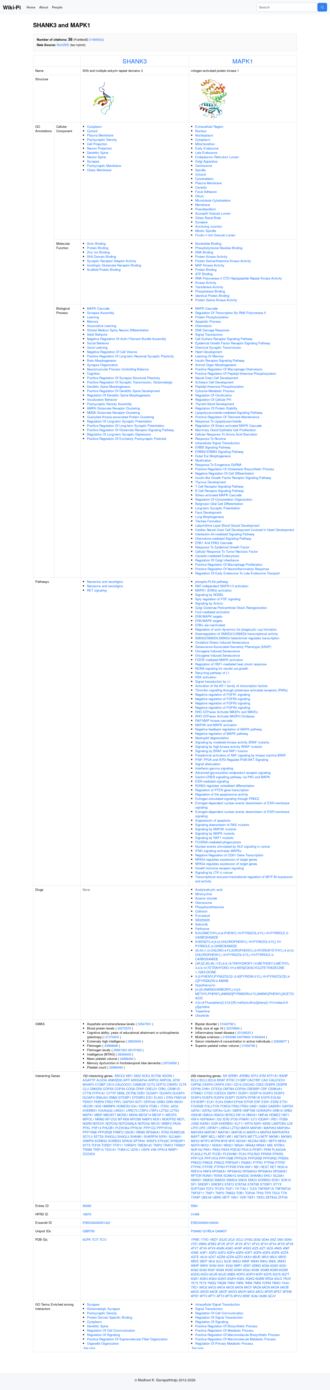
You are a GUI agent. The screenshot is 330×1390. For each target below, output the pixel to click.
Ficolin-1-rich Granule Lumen (215, 235)
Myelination (203, 460)
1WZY (213, 1239)
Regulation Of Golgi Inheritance (217, 560)
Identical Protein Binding (212, 295)
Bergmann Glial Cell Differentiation (219, 503)
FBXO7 (88, 1101)
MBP (204, 1136)
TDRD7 (106, 1145)
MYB (224, 1140)
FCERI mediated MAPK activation (219, 659)
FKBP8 (99, 1101)
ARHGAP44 (139, 1080)
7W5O (276, 1283)
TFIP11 (118, 1145)
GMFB (237, 1110)
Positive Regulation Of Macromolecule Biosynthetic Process (237, 1334)
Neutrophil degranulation (212, 738)
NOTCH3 (144, 1123)
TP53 (260, 1193)
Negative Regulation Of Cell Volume (112, 351)
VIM (153, 1149)
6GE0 (204, 1274)
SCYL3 (88, 1136)
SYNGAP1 (177, 1140)
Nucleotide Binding (208, 243)
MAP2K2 (270, 1127)
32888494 (126, 1058)
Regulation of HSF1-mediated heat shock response (230, 664)
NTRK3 (279, 1145)
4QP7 (248, 1252)
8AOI (251, 1291)
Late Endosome (206, 152)
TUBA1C (123, 1149)
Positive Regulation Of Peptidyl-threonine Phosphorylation (235, 373)
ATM (262, 1075)
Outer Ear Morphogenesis (213, 456)
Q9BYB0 (89, 1231)
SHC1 (268, 1175)
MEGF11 (158, 1114)
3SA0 (288, 1239)
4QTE (195, 1256)
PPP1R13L (164, 1127)
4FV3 (264, 1243)
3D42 (257, 1239)
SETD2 (98, 1136)
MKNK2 (286, 1136)
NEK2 (282, 1140)
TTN (284, 1193)
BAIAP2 (88, 1084)
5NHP (195, 1265)
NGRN (87, 1123)
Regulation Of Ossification (213, 395)
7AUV (287, 1278)
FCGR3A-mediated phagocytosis (218, 842)
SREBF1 (204, 1184)
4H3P (238, 1248)
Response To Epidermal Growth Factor (222, 547)
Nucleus (201, 131)
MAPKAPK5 (280, 1132)
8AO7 (248, 1287)
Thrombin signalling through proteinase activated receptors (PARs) (241, 690)
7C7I (95, 1239)
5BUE (256, 1256)
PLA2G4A (279, 1149)
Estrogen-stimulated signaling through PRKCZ (227, 798)
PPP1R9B (90, 1132)
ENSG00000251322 (96, 1222)
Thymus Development (210, 482)
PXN (240, 1167)
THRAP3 (130, 1145)
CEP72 (161, 1084)
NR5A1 (261, 1145)
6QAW (259, 1278)
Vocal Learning (97, 347)
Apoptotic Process (208, 321)
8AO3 (212, 1287)
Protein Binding (97, 247)
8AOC (195, 1291)
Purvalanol (202, 915)
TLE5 (253, 1188)
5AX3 (247, 1256)
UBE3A (206, 1197)
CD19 (238, 1084)
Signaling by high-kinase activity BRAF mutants (228, 746)
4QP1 (204, 1252)
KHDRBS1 (90, 1110)
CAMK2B (139, 1084)
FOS (216, 1106)
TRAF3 (168, 1145)
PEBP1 (257, 1149)
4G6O (229, 1248)
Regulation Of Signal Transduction (219, 1317)
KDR (214, 1123)
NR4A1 (239, 1145)
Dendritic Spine (97, 152)
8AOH (242, 1291)
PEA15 (246, 1149)
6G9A (220, 1269)
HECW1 (88, 1106)
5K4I (211, 1261)
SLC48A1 (175, 1136)
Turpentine (202, 1011)
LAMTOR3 (279, 1123)
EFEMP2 (138, 1097)
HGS (98, 1106)
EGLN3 (276, 1097)
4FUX (221, 1243)
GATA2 (207, 1110)
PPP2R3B (105, 1132)
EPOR (248, 1101)
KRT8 (249, 1123)
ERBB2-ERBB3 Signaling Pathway (219, 451)
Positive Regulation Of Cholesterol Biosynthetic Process (234, 469)
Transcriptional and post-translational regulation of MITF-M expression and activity (244, 878)
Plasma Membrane (100, 135)
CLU (86, 1088)
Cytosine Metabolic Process (215, 390)
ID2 (219, 1119)
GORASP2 (264, 1110)
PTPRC (196, 1167)
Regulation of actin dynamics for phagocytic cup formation (236, 629)
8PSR (269, 1291)
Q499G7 (221, 1231)
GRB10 (278, 1110)
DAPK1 (232, 1093)
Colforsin (201, 911)
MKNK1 (274, 1136)
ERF (257, 1101)
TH (237, 1188)
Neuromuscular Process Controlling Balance (118, 369)
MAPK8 (265, 1132)
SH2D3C (243, 1175)
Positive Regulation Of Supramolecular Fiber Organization (127, 1339)
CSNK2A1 (275, 1088)
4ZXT (212, 1256)
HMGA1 (251, 1114)
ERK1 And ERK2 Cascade (213, 542)
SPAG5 (127, 1140)
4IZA (269, 1248)
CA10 (110, 1084)
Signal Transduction (209, 334)
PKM (267, 1149)
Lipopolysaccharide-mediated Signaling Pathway (229, 412)
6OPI (259, 1274)
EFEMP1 (124, 1097)
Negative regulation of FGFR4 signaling (222, 707)
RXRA (218, 1175)
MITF (264, 1136)
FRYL (118, 1101)
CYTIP (111, 1093)
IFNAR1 (244, 1119)
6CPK (87, 1239)
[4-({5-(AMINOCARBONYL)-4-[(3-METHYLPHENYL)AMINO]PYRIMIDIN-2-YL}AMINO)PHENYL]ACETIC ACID (244, 993)
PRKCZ (219, 1162)
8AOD (204, 1291)
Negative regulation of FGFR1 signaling (222, 694)
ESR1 (265, 1101)
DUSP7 (230, 1097)
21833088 (229, 1037)
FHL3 (208, 1106)
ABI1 (129, 1075)
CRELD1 (151, 1088)
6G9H (238, 1269)
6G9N (274, 1269)
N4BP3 (147, 1119)
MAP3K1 (224, 1132)
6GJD (222, 1274)
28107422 (135, 1050)
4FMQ (212, 1243)
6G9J (247, 1269)
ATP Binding (204, 274)
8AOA (275, 1287)
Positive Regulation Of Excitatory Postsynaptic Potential (126, 438)
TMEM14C (144, 1145)
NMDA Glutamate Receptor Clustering (113, 412)
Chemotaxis (203, 325)
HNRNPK (108, 1106)
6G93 (203, 1269)
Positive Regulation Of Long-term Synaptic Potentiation (125, 425)
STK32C (163, 1140)
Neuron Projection (99, 148)
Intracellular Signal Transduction (217, 443)
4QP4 (231, 1252)
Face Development (208, 512)
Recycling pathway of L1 (212, 672)
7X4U (285, 1283)
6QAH (231, 1278)
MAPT (195, 1136)
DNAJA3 (102, 1097)
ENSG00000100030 (204, 1222)
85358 (87, 1205)
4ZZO (239, 1256)
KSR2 (267, 1123)
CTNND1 (197, 1093)
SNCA (242, 1180)
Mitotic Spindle (205, 230)
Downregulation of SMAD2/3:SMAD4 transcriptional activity (236, 633)
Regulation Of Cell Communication (111, 1330)
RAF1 (249, 1167)
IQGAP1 (264, 1119)
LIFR (194, 1127)
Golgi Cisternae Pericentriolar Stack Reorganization (231, 607)
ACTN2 (156, 1075)
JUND (195, 1123)
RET (273, 1167)
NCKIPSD (169, 1119)
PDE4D (235, 1149)
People (57, 7)
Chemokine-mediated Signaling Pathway (223, 538)
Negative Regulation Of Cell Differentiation (224, 473)
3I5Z (273, 1239)
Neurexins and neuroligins (105, 581)
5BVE (195, 1261)
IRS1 (274, 1119)
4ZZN (230, 1256)
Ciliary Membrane (99, 170)
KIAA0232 (105, 1110)
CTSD (208, 1093)
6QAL (241, 1278)
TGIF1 (229, 1188)
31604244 (258, 1037)
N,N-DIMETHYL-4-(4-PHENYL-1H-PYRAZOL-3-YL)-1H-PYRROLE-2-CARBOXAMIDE (242, 935)
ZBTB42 (271, 1197)
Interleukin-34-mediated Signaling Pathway (225, 534)
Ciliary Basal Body (208, 217)
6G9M (264, 1269)
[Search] (322, 7)
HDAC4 (207, 1114)
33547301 (144, 1024)
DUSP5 (207, 1097)
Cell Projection (97, 144)
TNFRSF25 (283, 1188)
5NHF (246, 1261)
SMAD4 (231, 1180)
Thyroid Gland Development (214, 404)
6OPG (241, 1274)
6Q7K (268, 1274)
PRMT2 (118, 1132)
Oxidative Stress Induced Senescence (222, 642)
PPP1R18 (211, 1158)
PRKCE (207, 1162)
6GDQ (195, 1274)
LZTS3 (174, 1110)
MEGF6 (171, 1114)
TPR (268, 1193)
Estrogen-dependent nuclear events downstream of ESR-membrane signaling (242, 805)
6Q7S (277, 1274)
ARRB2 (244, 1075)
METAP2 (240, 1136)
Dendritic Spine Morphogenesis (108, 386)
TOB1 (240, 1193)
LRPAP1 (212, 1127)
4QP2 (213, 1252)
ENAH (228, 1101)
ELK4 (219, 1101)
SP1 (194, 1184)
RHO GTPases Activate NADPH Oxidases (225, 716)
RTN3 (165, 1132)
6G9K (255, 1269)
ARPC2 (153, 1080)
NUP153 (196, 1149)
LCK (290, 1123)
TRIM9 (87, 1149)
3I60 (280, 1239)
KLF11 (239, 1123)
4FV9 (211, 1248)
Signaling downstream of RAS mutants (222, 824)
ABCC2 (120, 1075)
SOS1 (276, 1180)
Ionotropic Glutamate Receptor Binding (114, 265)
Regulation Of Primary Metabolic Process (224, 1343)
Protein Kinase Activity (211, 256)
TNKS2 (230, 1193)
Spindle (200, 170)
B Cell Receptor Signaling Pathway (219, 490)
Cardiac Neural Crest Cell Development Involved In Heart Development (244, 529)
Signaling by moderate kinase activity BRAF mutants (232, 742)
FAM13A (180, 1097)
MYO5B (135, 1119)
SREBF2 (217, 1184)
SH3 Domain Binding (101, 256)
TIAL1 (244, 1188)
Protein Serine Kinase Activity (216, 300)
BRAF (221, 1080)
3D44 (265, 1239)
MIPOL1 (88, 1119)
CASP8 (207, 1084)
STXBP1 (266, 1184)
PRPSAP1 (232, 1162)
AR (225, 1075)
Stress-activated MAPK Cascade (218, 495)
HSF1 (285, 1114)
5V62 (229, 1265)
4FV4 (272, 1243)
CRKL (162, 1088)
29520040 (134, 1041)
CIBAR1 (172, 1084)
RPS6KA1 (153, 1132)
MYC (232, 1140)
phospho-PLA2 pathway (211, 581)
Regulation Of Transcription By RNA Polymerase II (230, 312)
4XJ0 (203, 1256)
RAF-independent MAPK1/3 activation (221, 586)
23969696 (111, 1045)
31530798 (248, 1045)
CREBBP (253, 1088)
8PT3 (220, 1296)
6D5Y (247, 1265)
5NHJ (264, 1261)
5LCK (227, 1261)
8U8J (254, 1296)
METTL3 (254, 1136)
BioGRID (63, 44)
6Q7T (285, 1274)
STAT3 (229, 1184)
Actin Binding (96, 243)
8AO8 (257, 1287)
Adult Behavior (97, 334)
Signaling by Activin (209, 603)
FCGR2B (197, 1106)
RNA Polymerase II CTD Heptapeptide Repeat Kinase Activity (238, 278)
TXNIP (195, 1197)
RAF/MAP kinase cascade (213, 720)
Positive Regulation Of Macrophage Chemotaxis (228, 369)
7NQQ (211, 1283)
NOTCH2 (112, 1123)
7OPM (266, 1283)
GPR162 (150, 1101)
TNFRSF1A (266, 1188)
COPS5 (108, 1088)
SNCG (252, 1180)
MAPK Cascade (98, 308)
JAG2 (174, 1106)
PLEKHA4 (122, 1127)
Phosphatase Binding (210, 291)
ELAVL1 (159, 1097)
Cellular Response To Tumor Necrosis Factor (226, 551)
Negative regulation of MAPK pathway (221, 733)
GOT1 (139, 1101)
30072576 (124, 1028)
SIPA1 (163, 1136)
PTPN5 (269, 1162)
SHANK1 (136, 1136)
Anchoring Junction (208, 226)
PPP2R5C (270, 1158)
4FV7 (194, 1248)
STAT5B (253, 1184)
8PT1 (212, 1296)
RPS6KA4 (265, 1171)
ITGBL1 (154, 1106)
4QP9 (266, 1252)
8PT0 (203, 1296)
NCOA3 (253, 1140)
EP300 (238, 1101)
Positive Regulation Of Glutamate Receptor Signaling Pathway (130, 430)
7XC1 (194, 1287)
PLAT (207, 1154)
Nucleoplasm (204, 135)
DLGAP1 (152, 1093)
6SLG (278, 1278)
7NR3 (231, 1283)
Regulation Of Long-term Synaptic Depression (119, 434)
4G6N (220, 1248)
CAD (264, 1080)
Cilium (199, 196)
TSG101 (110, 1149)
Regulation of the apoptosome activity (221, 794)
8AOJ (260, 1291)
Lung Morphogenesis (209, 516)
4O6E (195, 1252)
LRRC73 (131, 1110)
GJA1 (227, 1110)
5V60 (212, 1265)
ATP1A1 (272, 1075)
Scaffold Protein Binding (104, 269)
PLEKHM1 (230, 1154)
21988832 (96, 39)
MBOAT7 (109, 1114)
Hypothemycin (205, 985)
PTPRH (219, 1167)
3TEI (194, 1243)
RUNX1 (207, 1175)
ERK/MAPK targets (208, 616)
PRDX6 (283, 1158)
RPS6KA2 (234, 1171)
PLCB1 (217, 1154)
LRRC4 (224, 1127)
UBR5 (217, 1197)
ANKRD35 (115, 1080)
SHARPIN (151, 1136)
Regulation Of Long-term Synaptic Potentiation (119, 421)
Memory (92, 321)
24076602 (244, 1037)
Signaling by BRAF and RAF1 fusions (221, 751)
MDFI (222, 1136)
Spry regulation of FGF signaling (217, 599)
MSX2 (195, 1140)
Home (31, 7)
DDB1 (141, 1093)
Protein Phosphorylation (212, 317)
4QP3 (222, 1252)
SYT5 (86, 1145)
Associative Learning (101, 325)
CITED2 (216, 1088)
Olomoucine (203, 902)
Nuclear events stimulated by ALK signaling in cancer (232, 846)
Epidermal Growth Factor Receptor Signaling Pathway (232, 343)
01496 (195, 1214)
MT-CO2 (111, 1119)
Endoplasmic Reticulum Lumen (217, 157)
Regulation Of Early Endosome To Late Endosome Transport (237, 573)
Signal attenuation (207, 764)
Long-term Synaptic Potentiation (217, 508)
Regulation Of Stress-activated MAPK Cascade (228, 425)
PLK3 (242, 1154)
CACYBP (253, 1080)
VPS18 (162, 1149)
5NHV (204, 1265)
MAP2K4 (283, 1127)
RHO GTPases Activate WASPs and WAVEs (226, 711)
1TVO (204, 1239)
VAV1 (235, 1197)
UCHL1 (135, 1149)
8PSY (195, 1296)
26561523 (120, 1050)
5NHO (281, 1261)
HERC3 (230, 1114)
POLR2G (253, 1154)
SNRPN (88, 1140)
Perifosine (202, 928)
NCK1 (157, 1119)
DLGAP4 (89, 1097)
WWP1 (173, 1149)
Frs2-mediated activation (212, 612)
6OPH (250, 1274)
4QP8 (257, 1252)
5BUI (265, 1256)
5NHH (255, 1261)
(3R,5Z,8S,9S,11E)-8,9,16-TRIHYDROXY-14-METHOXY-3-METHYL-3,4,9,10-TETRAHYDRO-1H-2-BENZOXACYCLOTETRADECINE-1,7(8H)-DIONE (242, 967)
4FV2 (255, 1243)
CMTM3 (228, 1088)
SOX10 (286, 1180)
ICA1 (134, 1106)
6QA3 (204, 1278)
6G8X (274, 1265)
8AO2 (203, 1287)
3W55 (203, 1243)
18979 (87, 1214)
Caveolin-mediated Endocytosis (217, 555)
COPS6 (120, 1088)
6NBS (231, 1274)
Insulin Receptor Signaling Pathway (220, 360)
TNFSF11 (197, 1193)
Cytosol (92, 131)
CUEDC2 (220, 1093)
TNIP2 (157, 1145)
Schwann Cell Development (214, 382)
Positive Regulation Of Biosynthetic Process (226, 1326)
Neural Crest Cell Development (216, 377)
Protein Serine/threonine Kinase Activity (223, 261)
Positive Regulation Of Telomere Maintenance (227, 417)
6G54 (265, 1265)
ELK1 (211, 1101)
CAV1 (229, 1084)
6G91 (283, 1265)
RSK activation (205, 677)
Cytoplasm (94, 126)
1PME (195, 1239)
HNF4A (263, 1114)
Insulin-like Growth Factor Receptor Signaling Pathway (233, 477)
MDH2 (133, 1114)
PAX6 (177, 1123)
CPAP (140, 1088)
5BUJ (273, 1256)
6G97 (211, 1269)
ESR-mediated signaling (212, 781)
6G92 (194, 1269)
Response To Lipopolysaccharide (218, 421)
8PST (278, 1291)
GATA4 (217, 1110)
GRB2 (161, 1101)
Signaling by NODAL (209, 594)
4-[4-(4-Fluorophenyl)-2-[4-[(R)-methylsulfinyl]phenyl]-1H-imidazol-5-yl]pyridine (242, 1004)
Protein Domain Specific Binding (109, 1317)
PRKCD (196, 1162)
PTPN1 (258, 1162)
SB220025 (202, 920)
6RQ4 (269, 1278)
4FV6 (289, 1243)
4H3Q (247, 1248)
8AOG (232, 1291)
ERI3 (169, 1097)
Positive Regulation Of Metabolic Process (224, 1330)
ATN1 (176, 1080)
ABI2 (137, 1075)
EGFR (265, 1097)
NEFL (181, 1119)
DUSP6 (219, 1097)
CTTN (87, 1093)
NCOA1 (241, 1140)
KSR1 (258, 1123)
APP (126, 1080)
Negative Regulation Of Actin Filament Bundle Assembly (126, 338)
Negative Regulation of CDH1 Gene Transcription (229, 855)
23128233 (244, 1032)
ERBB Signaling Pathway (213, 447)
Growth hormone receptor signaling (219, 868)
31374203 (112, 1037)
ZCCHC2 (89, 1154)
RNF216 (196, 1171)
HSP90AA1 (208, 1119)
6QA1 (195, 1278)
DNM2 (113, 1097)
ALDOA (101, 1080)
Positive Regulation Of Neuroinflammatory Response (232, 568)
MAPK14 (253, 1132)
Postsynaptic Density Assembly (109, 404)
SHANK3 (134, 60)
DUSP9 (241, 1097)
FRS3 (109, 1101)
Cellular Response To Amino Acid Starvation (226, 434)
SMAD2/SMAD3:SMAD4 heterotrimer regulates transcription (237, 638)
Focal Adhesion (206, 191)
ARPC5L (166, 1080)
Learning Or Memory (209, 356)
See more (89, 1348)
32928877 (280, 1041)
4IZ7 (262, 1248)
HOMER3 (123, 1106)
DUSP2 (268, 1093)
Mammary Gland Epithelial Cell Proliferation (225, 430)
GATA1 (196, 1110)
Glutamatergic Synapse (103, 1308)
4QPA (275, 1252)
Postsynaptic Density (102, 139)
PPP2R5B (255, 1158)
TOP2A (250, 1193)
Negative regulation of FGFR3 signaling (222, 703)
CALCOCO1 (123, 1084)
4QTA (284, 1252)
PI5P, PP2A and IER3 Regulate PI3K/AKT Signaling (231, 759)
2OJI (231, 1239)
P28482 (196, 1231)
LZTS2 (164, 1110)
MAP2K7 (210, 1132)
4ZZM (221, 1256)
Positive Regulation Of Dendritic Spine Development (123, 390)
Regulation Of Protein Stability (216, 408)
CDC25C (249, 1084)
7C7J (103, 1239)
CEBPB (281, 1084)
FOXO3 (225, 1106)
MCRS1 (122, 1114)
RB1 (257, 1167)
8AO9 (266, 1287)
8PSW (287, 1291)
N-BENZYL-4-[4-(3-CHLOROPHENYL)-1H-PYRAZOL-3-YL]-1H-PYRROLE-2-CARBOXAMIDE (238, 943)
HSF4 (195, 1119)
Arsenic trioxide (206, 898)
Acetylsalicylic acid (208, 889)
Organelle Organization (103, 1343)
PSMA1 (246, 1162)
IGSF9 (143, 1106)
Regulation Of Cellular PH (213, 399)
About (43, 7)
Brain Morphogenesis (101, 360)
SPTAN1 (139, 1140)
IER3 (226, 1119)
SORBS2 (100, 1140)
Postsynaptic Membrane (104, 165)
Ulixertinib (202, 1015)
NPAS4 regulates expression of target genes (226, 859)
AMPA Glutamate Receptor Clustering (113, 408)
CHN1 (206, 1088)
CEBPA (270, 1084)
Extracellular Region (209, 126)
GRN (169, 1101)
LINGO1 (119, 1110)
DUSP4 (196, 1097)
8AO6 (239, 1287)
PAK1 (207, 1149)
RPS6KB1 (280, 1171)
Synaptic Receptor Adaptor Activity (111, 261)
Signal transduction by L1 (213, 681)
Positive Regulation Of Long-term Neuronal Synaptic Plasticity (130, 356)
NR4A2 (250, 1145)
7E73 (194, 1283)
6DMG (256, 1265)
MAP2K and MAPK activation (216, 724)
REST (265, 1167)
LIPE (202, 1127)
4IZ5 (255, 1248)
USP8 (145, 1149)
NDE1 (263, 1140)
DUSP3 (279, 1093)
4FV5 (281, 1243)
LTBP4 (153, 1110)
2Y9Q (248, 1239)
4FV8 (203, 1248)
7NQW (221, 1283)
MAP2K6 (197, 1132)
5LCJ (219, 1261)
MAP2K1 (256, 1127)
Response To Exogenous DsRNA (218, 464)
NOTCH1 (99, 1123)
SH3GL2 (110, 1136)
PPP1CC (149, 1127)
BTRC (230, 1080)
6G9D (229, 1269)
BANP (283, 1075)
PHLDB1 (108, 1127)
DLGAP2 (165, 1093)
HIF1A (240, 1114)
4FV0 (239, 1243)
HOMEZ (274, 1114)
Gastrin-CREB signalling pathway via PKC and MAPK (232, 777)
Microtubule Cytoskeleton (213, 200)
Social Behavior (98, 343)
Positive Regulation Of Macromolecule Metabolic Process (235, 1339)
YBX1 (251, 1197)
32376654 (233, 1028)
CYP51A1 (99, 1093)
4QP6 (240, 1252)
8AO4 (221, 1287)
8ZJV (272, 1296)
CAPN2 (196, 1084)
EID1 (149, 1097)
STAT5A (240, 1184)
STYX (277, 1184)
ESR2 (275, 1101)
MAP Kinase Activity (209, 265)
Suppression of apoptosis (213, 820)
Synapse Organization (102, 364)
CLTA (183, 1084)
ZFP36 (282, 1197)
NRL (270, 1145)
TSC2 (276, 1193)
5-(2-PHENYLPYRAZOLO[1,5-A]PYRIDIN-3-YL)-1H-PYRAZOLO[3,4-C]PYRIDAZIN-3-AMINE (242, 978)
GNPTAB (249, 1110)
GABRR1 (274, 1106)
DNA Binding (204, 252)
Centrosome (203, 165)
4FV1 (247, 1243)
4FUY (230, 1243)
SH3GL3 (123, 1136)
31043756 (226, 1024)
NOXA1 (217, 1145)
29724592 (170, 1063)
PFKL (87, 1127)
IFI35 (234, 1119)
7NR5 (240, 1283)
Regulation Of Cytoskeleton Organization (223, 499)
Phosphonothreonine (209, 907)
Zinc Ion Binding (98, 252)
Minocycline (203, 894)
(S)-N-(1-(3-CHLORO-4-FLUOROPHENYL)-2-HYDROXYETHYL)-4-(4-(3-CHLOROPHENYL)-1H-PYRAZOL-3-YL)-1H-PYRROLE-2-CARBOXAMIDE (244, 954)
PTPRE (207, 1167)
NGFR (195, 1145)
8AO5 (230, 1287)
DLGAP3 (178, 1093)
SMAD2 (208, 1180)
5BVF (204, 1261)
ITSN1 (164, 1106)
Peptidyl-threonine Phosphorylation (219, 386)
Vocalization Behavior (102, 399)
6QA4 (213, 1278)
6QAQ (250, 1278)
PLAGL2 (197, 1154)
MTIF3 (205, 1140)
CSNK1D (173, 1088)
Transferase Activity (209, 287)
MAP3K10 (238, 1132)
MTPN (215, 1140)
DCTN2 (131, 1093)
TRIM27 (179, 1145)
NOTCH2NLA (128, 1123)
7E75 (202, 1283)
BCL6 (212, 1080)
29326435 (124, 1054)
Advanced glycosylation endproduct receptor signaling (233, 772)
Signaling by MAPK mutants (215, 833)
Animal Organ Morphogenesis (216, 364)
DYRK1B (254, 1097)
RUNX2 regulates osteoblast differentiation (224, 785)
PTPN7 (280, 1162)
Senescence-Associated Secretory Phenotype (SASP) (233, 646)
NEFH (273, 1140)
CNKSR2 (96, 1088)
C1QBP (100, 1084)
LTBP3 (143, 1110)
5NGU (236, 1261)
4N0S (278, 1248)
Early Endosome (206, 148)
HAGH (178, 1101)
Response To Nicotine (210, 438)
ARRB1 (233, 1075)
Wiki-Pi (12, 7)
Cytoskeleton (204, 178)
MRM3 (99, 1119)
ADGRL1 (168, 1075)
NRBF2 (167, 1123)
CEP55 (196, 1088)
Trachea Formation (208, 521)
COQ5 (130, 1088)
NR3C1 (229, 1145)
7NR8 (248, 1283)
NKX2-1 (206, 1145)
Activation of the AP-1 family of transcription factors (231, 685)
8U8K (263, 1296)
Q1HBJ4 (208, 1231)
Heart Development (208, 351)
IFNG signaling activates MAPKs (218, 850)
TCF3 (209, 1188)
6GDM (283, 1269)
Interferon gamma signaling (214, 768)
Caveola (201, 187)
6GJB (213, 1274)
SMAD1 (196, 1180)
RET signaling (97, 590)
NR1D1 (156, 1123)
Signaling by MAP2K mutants (216, 829)
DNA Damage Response (212, 330)
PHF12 (96, 1127)
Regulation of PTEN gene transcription (222, 790)
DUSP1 (243, 1093)
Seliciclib (201, 924)
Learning (93, 317)
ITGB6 (283, 1119)
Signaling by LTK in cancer (214, 872)
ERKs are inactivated (210, 625)
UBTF (226, 1197)
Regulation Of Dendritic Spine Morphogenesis (119, 395)
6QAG (222, 1278)
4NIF (286, 1248)
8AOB (284, 1287)
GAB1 (253, 1106)
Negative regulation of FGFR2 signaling (222, 698)
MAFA (245, 1127)
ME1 (230, 1136)
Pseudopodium (205, 209)
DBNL (121, 1093)
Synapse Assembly (100, 312)
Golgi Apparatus (206, 161)
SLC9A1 (278, 1175)
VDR (243, 1197)
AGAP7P (89, 1080)
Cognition (93, 373)
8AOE (214, 1291)
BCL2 (195, 1080)
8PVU (238, 1296)
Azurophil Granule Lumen (212, 213)
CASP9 (219, 1084)
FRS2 (235, 1106)
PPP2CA (240, 1158)
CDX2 (260, 1084)
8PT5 (229, 1296)
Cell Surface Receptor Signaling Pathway (224, 338)
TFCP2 (219, 1188)
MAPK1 (242, 60)
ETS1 (284, 1101)
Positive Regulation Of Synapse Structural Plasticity (123, 377)
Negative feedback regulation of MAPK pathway (228, 729)
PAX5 (225, 1149)
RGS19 (282, 1167)
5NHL (272, 1261)
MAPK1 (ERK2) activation (213, 590)
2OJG (223, 1239)
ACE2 (146, 1075)
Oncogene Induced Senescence (217, 651)
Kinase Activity (205, 282)
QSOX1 (130, 1132)
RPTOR (196, 1175)
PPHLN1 (136, 1127)
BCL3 (203, 1080)
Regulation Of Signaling (103, 1334)
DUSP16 (256, 1093)
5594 (194, 1205)
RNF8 (207, 1171)
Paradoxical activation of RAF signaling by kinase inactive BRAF (240, 755)
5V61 (221, 1265)
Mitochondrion (205, 144)
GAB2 (263, 1106)
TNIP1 (209, 1193)
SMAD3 (220, 1180)
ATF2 (254, 1075)
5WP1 (238, 1265)
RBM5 (140, 1132)
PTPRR (231, 1167)
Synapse (93, 161)
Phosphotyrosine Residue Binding (218, 247)
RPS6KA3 (250, 1171)
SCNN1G (229, 1175)
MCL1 (213, 1136)
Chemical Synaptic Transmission (218, 347)
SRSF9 (151, 1140)
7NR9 (257, 1283)
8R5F (246, 1296)
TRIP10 (98, 1149)
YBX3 (260, 1197)
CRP (264, 1088)
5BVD (282, 1256)
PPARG (278, 1154)
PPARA (266, 1154)
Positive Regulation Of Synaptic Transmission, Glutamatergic (130, 382)
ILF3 (254, 1119)
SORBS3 (114, 1140)
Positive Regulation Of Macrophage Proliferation (228, 564)
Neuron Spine (96, 157)
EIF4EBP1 (198, 1101)
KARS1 (205, 1123)
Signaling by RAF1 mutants (214, 837)
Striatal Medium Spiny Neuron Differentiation (118, 330)
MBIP (98, 1114)
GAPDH (128, 1101)
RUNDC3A (177, 1132)
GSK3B (196, 1114)
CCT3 (151, 1084)
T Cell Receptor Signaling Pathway (219, 486)
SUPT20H (198, 1188)
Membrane (202, 204)
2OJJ (240, 1239)
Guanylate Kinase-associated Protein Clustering (120, 417)
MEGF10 (145, 1114)
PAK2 (216, 1149)
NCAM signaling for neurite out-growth (221, 668)
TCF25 (95, 1145)
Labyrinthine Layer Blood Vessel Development (227, 525)
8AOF (223, 1291)
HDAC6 (219, 1114)
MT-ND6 (123, 1119)
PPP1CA (197, 1158)
